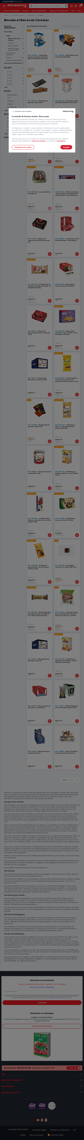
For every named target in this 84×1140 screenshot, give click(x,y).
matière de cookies (38, 141)
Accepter (66, 147)
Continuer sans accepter (22, 111)
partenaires (61, 141)
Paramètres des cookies (23, 147)
